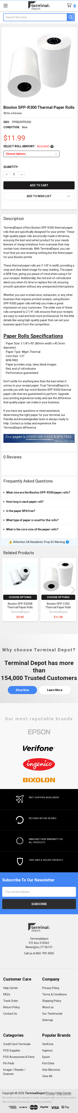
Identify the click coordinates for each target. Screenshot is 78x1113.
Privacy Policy (50, 988)
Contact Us (10, 1013)
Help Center (10, 988)
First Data (48, 1063)
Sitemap (47, 1020)
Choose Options (20, 597)
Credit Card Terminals (17, 1044)
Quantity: (10, 167)
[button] (39, 196)
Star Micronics (51, 1069)
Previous (5, 590)
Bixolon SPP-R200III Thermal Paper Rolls (20, 605)
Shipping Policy (51, 1000)
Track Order (10, 1000)
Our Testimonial (52, 1013)
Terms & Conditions (54, 994)
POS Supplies (11, 1050)
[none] (39, 65)
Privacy (50, 1093)
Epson (46, 1057)
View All (47, 1076)
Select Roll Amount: (26, 146)
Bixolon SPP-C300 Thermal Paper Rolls (58, 605)
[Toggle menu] (5, 5)
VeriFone (47, 1044)
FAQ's (6, 994)
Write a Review (12, 113)
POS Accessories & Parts (19, 1057)
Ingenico (47, 1050)
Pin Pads (8, 1063)
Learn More (54, 690)
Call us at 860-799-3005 (39, 953)
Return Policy (11, 1007)
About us (48, 1007)
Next (73, 590)
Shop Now (22, 690)
